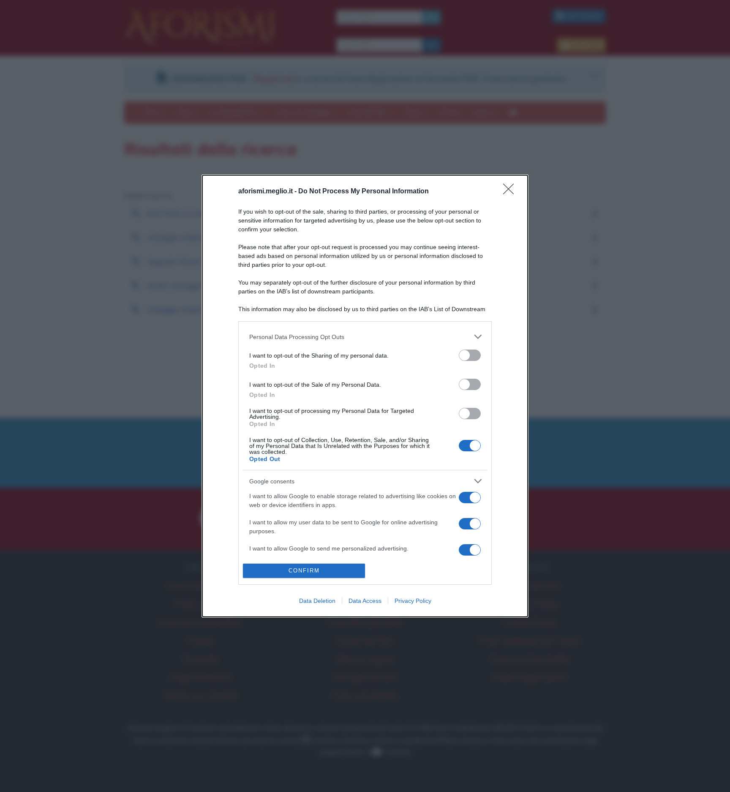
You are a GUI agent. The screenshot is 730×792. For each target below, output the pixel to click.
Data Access (365, 600)
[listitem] (365, 336)
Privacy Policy (413, 600)
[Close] (511, 192)
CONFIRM (304, 570)
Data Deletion (317, 600)
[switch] (470, 355)
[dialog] (365, 396)
